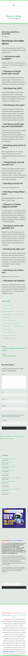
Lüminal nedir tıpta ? (5, 485)
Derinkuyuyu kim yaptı (7, 329)
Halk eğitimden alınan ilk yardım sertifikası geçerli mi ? (12, 477)
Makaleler (7, 301)
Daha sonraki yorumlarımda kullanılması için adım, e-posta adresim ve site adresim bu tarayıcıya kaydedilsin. (12, 416)
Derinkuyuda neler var (7, 326)
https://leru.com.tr (4, 438)
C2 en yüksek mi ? (5, 473)
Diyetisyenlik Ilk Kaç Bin (9, 356)
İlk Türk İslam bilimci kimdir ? (7, 462)
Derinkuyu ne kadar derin (18, 314)
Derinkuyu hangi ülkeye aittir (8, 311)
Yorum (3, 374)
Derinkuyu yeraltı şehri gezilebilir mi (9, 320)
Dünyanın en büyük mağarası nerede (9, 332)
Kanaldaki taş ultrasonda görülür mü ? (9, 466)
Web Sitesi (4, 406)
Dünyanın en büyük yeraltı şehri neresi (10, 335)
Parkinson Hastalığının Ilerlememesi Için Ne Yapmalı (14, 349)
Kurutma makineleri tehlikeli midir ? (8, 470)
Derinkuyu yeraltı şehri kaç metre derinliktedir (11, 323)
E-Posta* (3, 399)
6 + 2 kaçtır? (4, 420)
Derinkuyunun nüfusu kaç (18, 326)
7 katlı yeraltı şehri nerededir (8, 305)
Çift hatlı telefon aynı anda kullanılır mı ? (9, 481)
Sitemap (11, 438)
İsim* (3, 392)
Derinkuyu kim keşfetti (7, 314)
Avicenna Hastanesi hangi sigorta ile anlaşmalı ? (10, 489)
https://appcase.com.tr (19, 436)
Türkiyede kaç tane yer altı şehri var (9, 338)
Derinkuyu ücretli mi (6, 317)
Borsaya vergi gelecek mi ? (7, 492)
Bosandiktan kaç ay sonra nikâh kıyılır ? (9, 458)
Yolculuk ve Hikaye (14, 16)
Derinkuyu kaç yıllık (19, 311)
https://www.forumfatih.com (7, 436)
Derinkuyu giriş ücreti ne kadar (8, 308)
